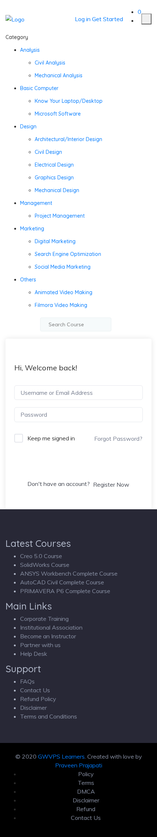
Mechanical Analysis (59, 75)
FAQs (27, 681)
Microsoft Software (58, 113)
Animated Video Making (63, 292)
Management (36, 203)
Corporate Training (44, 618)
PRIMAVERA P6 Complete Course (65, 591)
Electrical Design (54, 164)
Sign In (78, 464)
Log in (83, 19)
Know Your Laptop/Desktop (69, 101)
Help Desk (33, 653)
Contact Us (35, 690)
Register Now (111, 484)
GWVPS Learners (61, 756)
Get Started (107, 19)
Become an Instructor (48, 636)
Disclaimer (33, 707)
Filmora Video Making (61, 305)
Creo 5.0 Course (41, 556)
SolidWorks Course (44, 564)
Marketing (32, 228)
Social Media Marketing (63, 267)
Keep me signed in (51, 438)
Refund (85, 809)
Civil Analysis (50, 62)
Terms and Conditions (48, 716)
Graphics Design (54, 177)
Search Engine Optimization (68, 254)
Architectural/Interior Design (68, 139)
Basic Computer (39, 88)
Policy (86, 774)
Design (28, 126)
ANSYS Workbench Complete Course (69, 573)
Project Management (60, 216)
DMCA (86, 791)
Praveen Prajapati (78, 765)
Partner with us (40, 645)
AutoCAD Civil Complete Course (62, 582)
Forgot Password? (118, 438)
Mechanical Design (57, 190)
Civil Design (48, 152)
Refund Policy (38, 698)
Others (28, 279)
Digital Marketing (55, 241)
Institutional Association (51, 627)
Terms (86, 782)
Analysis (30, 50)
